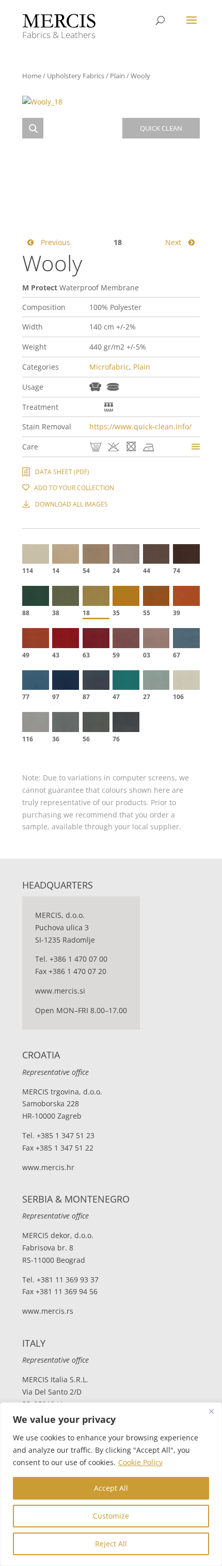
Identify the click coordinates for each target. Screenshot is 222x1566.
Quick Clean (108, 407)
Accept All (111, 1488)
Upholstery (95, 386)
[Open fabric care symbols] (196, 446)
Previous (54, 242)
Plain (117, 75)
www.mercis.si (60, 991)
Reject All (111, 1543)
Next (174, 242)
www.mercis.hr (48, 1167)
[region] (111, 1484)
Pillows (112, 386)
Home (31, 75)
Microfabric (109, 367)
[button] (32, 128)
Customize (111, 1516)
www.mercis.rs (47, 1311)
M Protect (94, 407)
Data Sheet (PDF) (62, 471)
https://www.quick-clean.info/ (140, 426)
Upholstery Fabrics (75, 75)
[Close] (211, 1411)
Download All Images (71, 504)
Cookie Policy (140, 1462)
